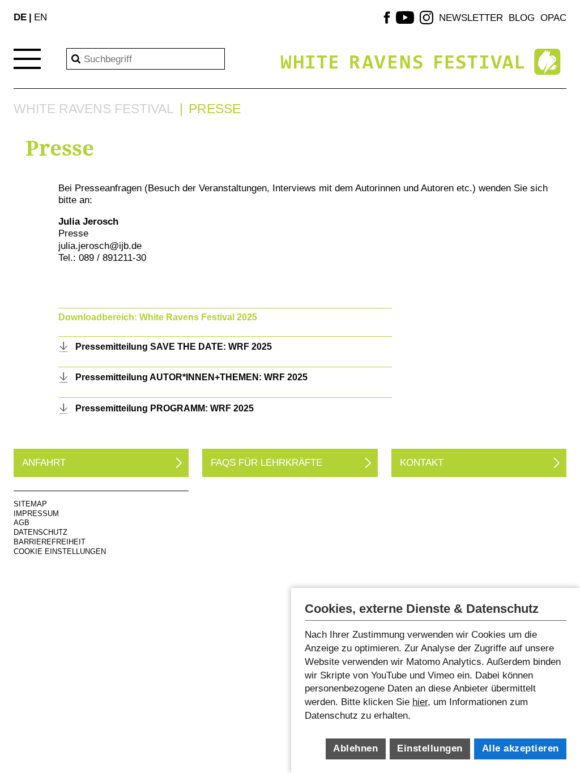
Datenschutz (40, 532)
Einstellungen (430, 748)
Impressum (36, 513)
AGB (21, 522)
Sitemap (30, 504)
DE (20, 17)
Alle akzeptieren (520, 748)
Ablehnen (355, 748)
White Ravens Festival (94, 108)
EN (40, 17)
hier (420, 702)
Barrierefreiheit (50, 542)
